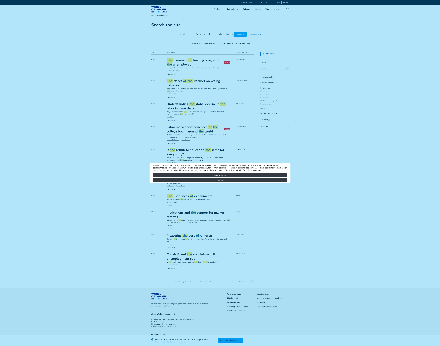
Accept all (220, 180)
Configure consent (220, 175)
